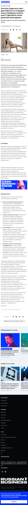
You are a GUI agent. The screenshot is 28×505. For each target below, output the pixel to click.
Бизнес (9, 5)
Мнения (3, 417)
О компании (4, 403)
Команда (3, 400)
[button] (26, 2)
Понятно (14, 501)
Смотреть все (5, 456)
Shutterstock (17, 309)
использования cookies (8, 495)
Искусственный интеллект (9, 437)
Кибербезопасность (7, 447)
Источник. (4, 305)
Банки (2, 439)
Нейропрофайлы (6, 420)
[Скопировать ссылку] (20, 29)
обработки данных (21, 495)
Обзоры (3, 422)
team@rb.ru (4, 467)
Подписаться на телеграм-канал (13, 321)
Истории (3, 5)
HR (6, 54)
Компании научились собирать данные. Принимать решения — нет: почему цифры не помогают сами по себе (10, 353)
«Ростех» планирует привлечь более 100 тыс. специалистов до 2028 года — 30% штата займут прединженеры (10, 386)
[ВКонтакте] (5, 471)
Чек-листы (4, 425)
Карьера (3, 445)
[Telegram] (2, 471)
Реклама (3, 434)
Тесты (3, 428)
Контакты (4, 405)
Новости (3, 412)
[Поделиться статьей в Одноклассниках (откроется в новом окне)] (16, 29)
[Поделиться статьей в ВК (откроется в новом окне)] (13, 29)
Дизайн (3, 450)
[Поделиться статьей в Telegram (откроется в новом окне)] (10, 29)
